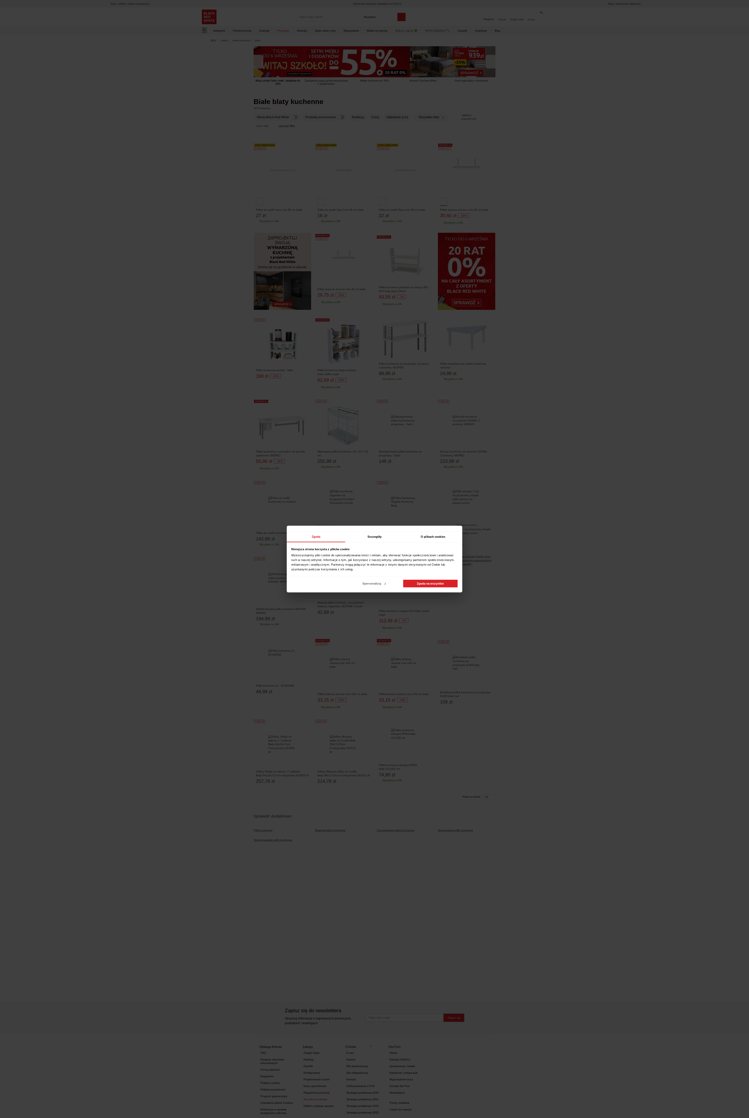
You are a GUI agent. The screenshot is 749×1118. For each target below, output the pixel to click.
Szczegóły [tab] (374, 536)
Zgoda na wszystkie (430, 583)
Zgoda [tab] (316, 536)
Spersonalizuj (371, 583)
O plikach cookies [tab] (433, 536)
